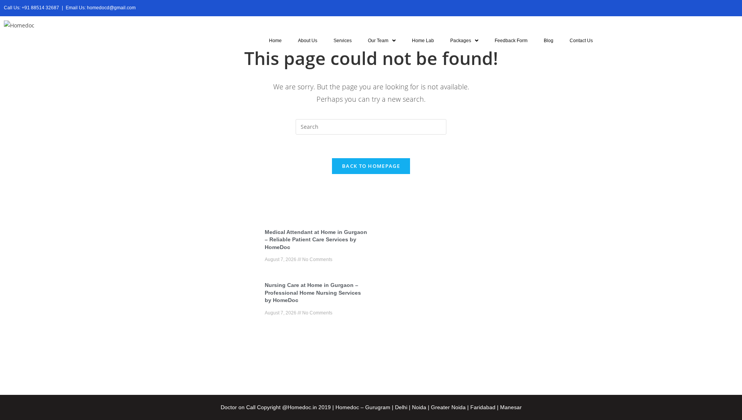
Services (343, 40)
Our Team (378, 40)
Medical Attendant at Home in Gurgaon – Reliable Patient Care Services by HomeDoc (316, 239)
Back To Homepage (371, 165)
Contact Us (581, 40)
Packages (460, 40)
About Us (307, 40)
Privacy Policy (502, 320)
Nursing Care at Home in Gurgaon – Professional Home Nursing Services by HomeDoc (313, 292)
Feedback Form (511, 40)
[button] (382, 40)
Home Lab (423, 40)
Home (275, 40)
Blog (548, 40)
